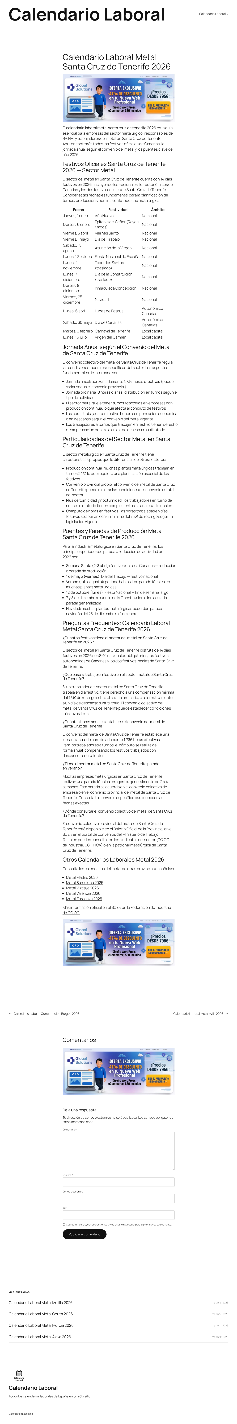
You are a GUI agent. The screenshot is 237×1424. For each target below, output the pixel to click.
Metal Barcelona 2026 (84, 882)
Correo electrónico (73, 1191)
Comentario (70, 1129)
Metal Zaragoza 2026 (84, 898)
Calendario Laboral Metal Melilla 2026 (41, 1302)
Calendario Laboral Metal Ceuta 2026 (41, 1314)
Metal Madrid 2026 (82, 877)
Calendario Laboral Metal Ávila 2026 (198, 1013)
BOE (66, 834)
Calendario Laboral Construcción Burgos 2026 (46, 1013)
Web (65, 1208)
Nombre (68, 1175)
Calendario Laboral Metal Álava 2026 (40, 1337)
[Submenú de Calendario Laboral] (227, 14)
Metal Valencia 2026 (83, 893)
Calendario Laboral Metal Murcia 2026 (41, 1325)
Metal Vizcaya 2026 (82, 888)
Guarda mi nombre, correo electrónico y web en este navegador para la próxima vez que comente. (119, 1224)
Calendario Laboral (87, 14)
